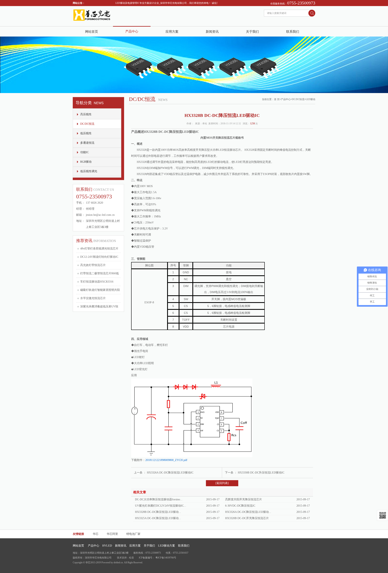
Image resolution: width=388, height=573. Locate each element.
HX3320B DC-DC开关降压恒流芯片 (247, 518)
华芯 (95, 533)
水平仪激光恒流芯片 (93, 298)
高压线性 (86, 114)
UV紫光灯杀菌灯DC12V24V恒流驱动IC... (160, 505)
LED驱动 (310, 99)
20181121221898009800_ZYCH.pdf (166, 460)
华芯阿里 (112, 533)
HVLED (107, 545)
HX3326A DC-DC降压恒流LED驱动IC (170, 472)
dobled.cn (118, 562)
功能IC (84, 152)
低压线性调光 (88, 171)
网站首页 (91, 31)
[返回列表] (222, 483)
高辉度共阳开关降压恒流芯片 (243, 499)
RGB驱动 (86, 161)
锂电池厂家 (133, 533)
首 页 (276, 99)
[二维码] (382, 515)
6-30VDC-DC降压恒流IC (240, 505)
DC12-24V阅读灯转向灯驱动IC (99, 256)
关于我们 (252, 31)
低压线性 (86, 133)
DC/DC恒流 (87, 123)
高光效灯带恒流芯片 (93, 265)
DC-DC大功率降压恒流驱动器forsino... (158, 499)
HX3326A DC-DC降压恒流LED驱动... (248, 511)
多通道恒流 (87, 142)
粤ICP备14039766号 (165, 557)
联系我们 (292, 31)
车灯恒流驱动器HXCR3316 (96, 281)
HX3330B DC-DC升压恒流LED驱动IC (261, 472)
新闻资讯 (212, 31)
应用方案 (172, 31)
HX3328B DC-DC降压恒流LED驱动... (158, 511)
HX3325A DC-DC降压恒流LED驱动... (158, 518)
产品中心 (131, 31)
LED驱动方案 (166, 545)
